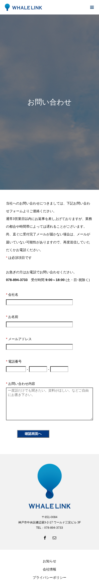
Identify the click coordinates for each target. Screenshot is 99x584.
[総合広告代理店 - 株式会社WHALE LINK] (45, 7)
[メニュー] (92, 7)
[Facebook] (44, 537)
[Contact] (54, 537)
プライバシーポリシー (49, 577)
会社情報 (49, 569)
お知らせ (49, 561)
